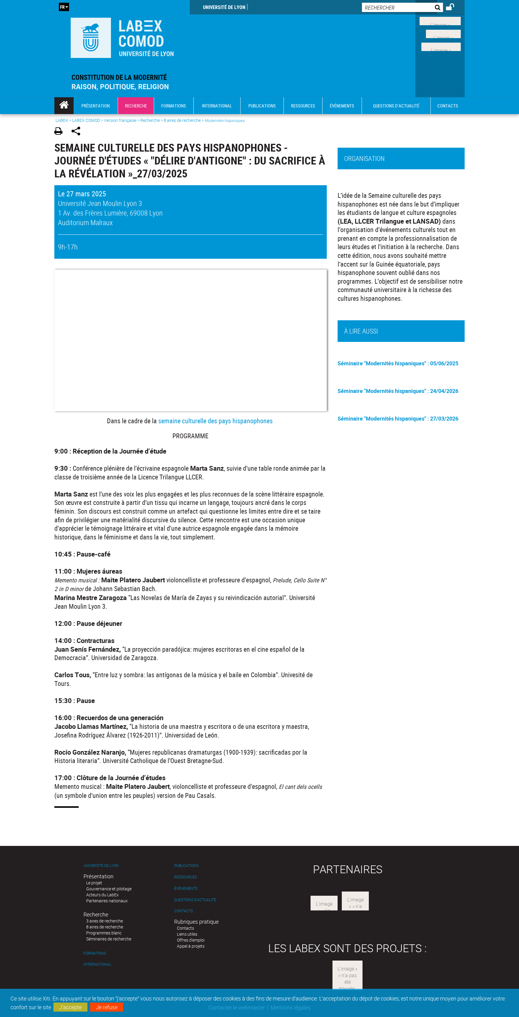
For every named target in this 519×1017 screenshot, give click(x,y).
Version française (120, 120)
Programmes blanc (104, 933)
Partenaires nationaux (107, 901)
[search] (402, 7)
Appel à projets (191, 946)
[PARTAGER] (77, 132)
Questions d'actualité (195, 899)
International (97, 964)
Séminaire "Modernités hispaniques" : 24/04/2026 (398, 390)
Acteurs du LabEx (102, 895)
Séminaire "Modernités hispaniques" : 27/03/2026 (398, 418)
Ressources (185, 877)
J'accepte (70, 1007)
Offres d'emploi (191, 940)
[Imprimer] (60, 132)
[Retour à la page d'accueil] (122, 36)
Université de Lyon (224, 7)
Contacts (183, 910)
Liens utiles (187, 934)
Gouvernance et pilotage (109, 889)
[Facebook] (440, 20)
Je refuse (106, 1007)
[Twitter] (443, 33)
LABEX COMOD (86, 120)
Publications (186, 865)
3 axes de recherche (104, 921)
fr (62, 7)
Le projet (94, 883)
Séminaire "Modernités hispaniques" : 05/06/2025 (398, 363)
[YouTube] (441, 46)
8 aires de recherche (182, 120)
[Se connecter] (454, 8)
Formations (94, 953)
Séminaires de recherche (108, 939)
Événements (185, 888)
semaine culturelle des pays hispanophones (215, 420)
